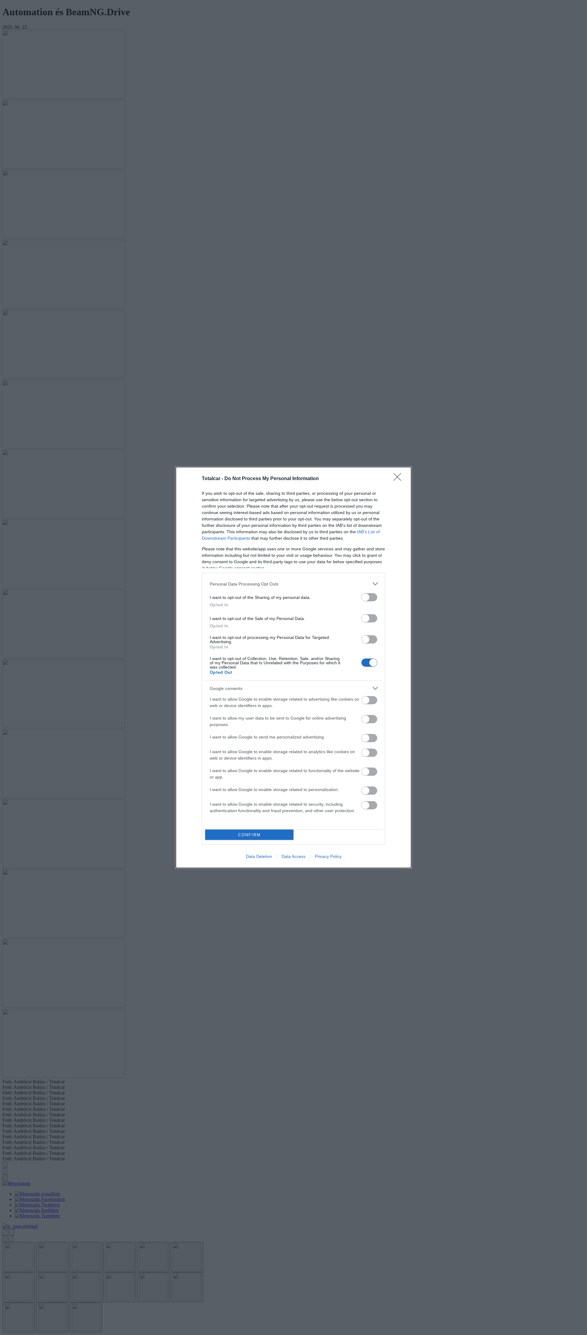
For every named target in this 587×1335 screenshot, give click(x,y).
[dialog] (293, 667)
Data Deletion (259, 856)
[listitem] (293, 584)
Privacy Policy (328, 856)
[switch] (369, 597)
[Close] (399, 479)
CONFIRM (249, 835)
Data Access (293, 856)
